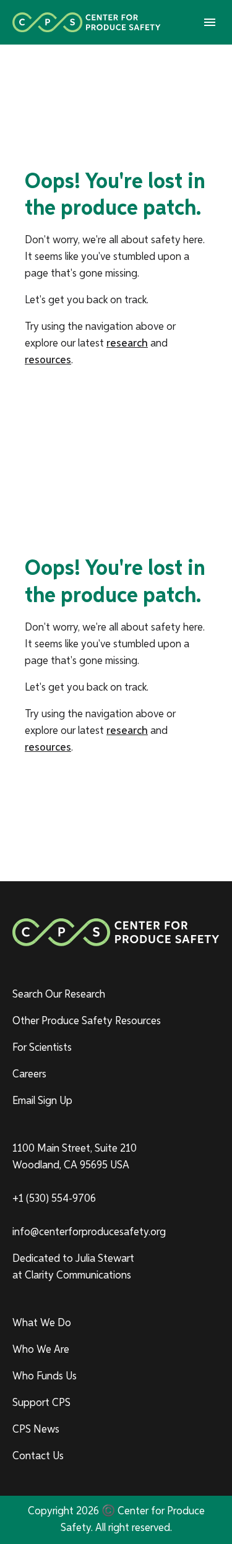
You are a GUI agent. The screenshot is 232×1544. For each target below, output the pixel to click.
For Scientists (42, 1047)
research (127, 343)
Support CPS (41, 1402)
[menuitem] (116, 994)
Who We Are (40, 1349)
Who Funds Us (44, 1376)
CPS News (35, 1429)
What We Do (41, 1323)
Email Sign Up (42, 1100)
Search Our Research (58, 994)
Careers (29, 1074)
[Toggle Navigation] (210, 22)
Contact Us (38, 1456)
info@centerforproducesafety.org (89, 1232)
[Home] (86, 22)
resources (48, 360)
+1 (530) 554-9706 (54, 1198)
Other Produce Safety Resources (86, 1021)
